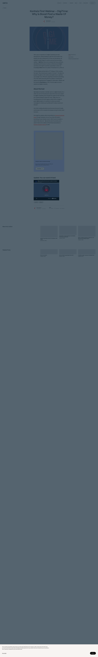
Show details (4, 653)
